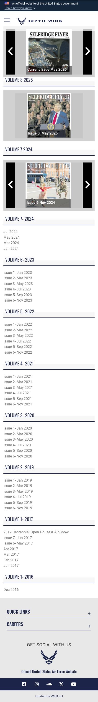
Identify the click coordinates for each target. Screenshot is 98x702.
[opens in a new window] (36, 684)
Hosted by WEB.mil (49, 696)
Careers (15, 624)
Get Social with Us (49, 644)
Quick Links (18, 611)
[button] (20, 8)
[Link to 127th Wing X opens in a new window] (61, 684)
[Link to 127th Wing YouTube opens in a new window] (73, 684)
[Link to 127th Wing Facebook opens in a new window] (24, 684)
